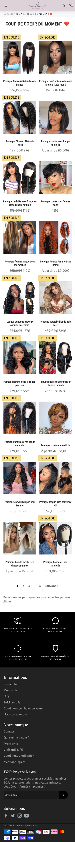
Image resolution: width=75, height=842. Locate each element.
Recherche (10, 684)
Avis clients (11, 743)
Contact (9, 731)
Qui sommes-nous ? (16, 737)
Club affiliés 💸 (13, 749)
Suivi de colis (12, 702)
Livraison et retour (15, 714)
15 (39, 586)
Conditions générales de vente (23, 708)
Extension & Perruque (25, 825)
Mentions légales (14, 762)
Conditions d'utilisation (19, 755)
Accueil (8, 14)
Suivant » (51, 586)
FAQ (6, 696)
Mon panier (11, 690)
